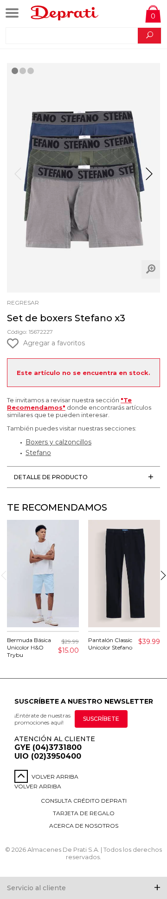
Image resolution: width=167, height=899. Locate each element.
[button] (149, 178)
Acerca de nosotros (83, 825)
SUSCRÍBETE (101, 718)
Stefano (38, 453)
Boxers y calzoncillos (58, 442)
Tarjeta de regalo (84, 813)
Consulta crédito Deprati (84, 800)
